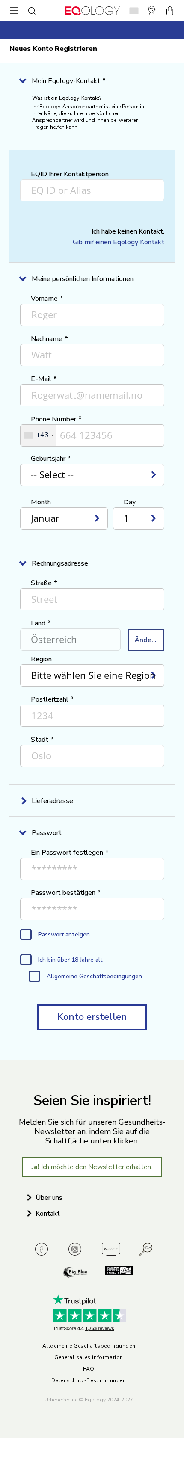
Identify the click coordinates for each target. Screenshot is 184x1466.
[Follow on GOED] (114, 1272)
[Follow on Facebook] (44, 1249)
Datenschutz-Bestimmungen (88, 1380)
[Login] (154, 10)
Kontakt (48, 1213)
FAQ (89, 1369)
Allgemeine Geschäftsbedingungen (89, 1346)
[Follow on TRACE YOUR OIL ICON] (146, 1249)
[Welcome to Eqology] (92, 11)
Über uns (49, 1197)
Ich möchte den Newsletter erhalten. (92, 1167)
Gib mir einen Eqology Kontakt (118, 242)
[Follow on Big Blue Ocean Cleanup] (76, 1272)
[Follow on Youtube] (111, 1249)
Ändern (146, 640)
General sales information (88, 1357)
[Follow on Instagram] (77, 1249)
